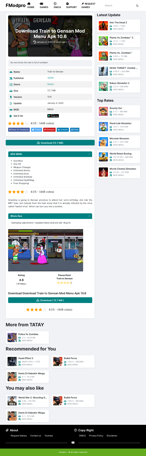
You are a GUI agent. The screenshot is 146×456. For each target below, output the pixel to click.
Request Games (19, 435)
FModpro (16, 5)
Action (50, 84)
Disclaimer (112, 435)
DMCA (82, 435)
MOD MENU (16, 154)
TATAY (50, 78)
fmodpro (62, 452)
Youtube (48, 435)
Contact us (35, 435)
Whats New (16, 216)
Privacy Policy (96, 435)
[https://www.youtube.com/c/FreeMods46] (73, 442)
